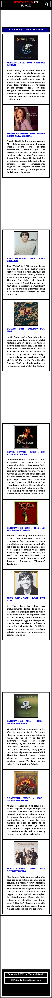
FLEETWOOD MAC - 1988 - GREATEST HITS (26, 722)
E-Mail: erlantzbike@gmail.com (26, 980)
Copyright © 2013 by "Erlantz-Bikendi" (26, 974)
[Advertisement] (26, 18)
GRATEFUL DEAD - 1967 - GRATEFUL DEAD (26, 799)
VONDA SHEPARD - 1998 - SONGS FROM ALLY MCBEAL (26, 134)
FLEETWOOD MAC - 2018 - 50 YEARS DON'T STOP (26, 529)
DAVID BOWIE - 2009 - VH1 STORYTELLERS (26, 453)
